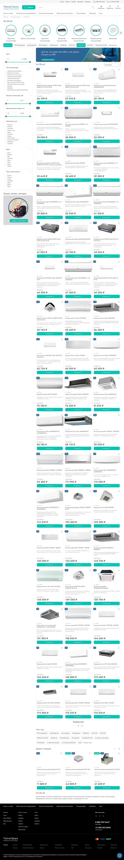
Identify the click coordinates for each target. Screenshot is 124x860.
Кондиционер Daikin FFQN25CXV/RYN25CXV (101, 587)
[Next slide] (121, 33)
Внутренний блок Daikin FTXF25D (75, 163)
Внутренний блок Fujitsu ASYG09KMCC (77, 202)
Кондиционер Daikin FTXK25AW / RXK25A (78, 470)
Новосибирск (101, 845)
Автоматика (92, 13)
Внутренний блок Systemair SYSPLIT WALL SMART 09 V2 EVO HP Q (49, 86)
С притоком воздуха (53, 743)
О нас (62, 2)
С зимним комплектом (101, 738)
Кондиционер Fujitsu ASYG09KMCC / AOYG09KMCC (48, 508)
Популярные (75, 738)
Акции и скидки (8, 13)
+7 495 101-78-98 (114, 2)
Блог (4, 824)
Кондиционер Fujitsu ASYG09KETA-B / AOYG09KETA (105, 471)
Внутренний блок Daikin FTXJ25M (75, 355)
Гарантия (20, 824)
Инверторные (54, 45)
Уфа (72, 848)
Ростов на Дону (59, 848)
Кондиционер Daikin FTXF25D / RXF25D (77, 548)
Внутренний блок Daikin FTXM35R (104, 703)
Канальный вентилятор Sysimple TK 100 (48, 769)
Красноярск (58, 845)
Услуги (68, 2)
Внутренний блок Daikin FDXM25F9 (104, 318)
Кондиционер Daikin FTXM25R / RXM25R (106, 625)
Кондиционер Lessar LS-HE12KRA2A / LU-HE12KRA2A (77, 279)
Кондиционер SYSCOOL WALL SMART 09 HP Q (49, 279)
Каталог (30, 7)
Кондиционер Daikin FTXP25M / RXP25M (77, 625)
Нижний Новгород (28, 848)
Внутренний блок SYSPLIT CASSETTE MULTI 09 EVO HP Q (49, 319)
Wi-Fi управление (19, 45)
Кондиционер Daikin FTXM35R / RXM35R (77, 703)
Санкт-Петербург (27, 845)
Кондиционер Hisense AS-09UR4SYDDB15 (77, 239)
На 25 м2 (7, 45)
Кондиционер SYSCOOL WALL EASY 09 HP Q (106, 279)
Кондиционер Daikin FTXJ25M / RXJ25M (49, 548)
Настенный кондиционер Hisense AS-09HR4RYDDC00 (105, 86)
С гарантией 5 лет (87, 738)
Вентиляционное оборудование (26, 13)
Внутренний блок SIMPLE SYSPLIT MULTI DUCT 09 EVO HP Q (49, 240)
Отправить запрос (48, 60)
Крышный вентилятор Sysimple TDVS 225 (78, 769)
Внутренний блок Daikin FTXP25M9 (75, 318)
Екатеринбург (44, 845)
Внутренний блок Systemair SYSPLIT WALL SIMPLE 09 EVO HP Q (77, 86)
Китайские (63, 45)
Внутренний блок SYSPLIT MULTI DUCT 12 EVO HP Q (106, 240)
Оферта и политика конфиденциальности (14, 856)
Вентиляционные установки (65, 13)
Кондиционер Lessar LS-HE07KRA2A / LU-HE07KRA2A (49, 202)
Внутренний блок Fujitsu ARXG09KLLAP (76, 431)
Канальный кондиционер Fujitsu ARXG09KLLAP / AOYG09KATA (46, 626)
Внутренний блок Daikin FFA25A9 (104, 507)
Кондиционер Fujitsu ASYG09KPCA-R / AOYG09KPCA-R (48, 432)
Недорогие (54, 738)
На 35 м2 (90, 45)
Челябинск (114, 845)
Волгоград (88, 848)
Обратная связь (7, 821)
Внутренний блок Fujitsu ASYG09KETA (105, 355)
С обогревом (41, 743)
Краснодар (74, 845)
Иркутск (42, 848)
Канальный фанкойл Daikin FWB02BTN (77, 394)
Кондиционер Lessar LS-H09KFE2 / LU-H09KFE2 (76, 125)
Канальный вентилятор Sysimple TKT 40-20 (107, 769)
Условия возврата (23, 826)
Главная (5, 17)
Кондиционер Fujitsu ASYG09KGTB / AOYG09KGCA (76, 665)
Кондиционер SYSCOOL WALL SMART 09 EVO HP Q (49, 356)
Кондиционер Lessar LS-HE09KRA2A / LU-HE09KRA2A (106, 202)
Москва (15, 845)
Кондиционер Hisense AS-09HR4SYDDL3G (49, 124)
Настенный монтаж (101, 45)
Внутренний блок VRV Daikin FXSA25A (48, 703)
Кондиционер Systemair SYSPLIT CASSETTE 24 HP (78, 508)
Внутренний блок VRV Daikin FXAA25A (48, 586)
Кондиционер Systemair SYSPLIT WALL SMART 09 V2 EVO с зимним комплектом (49, 164)
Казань (87, 845)
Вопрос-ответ (21, 829)
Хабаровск (114, 848)
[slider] (6, 62)
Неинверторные (64, 738)
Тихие (80, 743)
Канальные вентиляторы (46, 13)
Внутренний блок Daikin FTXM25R (47, 394)
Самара (15, 848)
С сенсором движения (69, 743)
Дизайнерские (31, 45)
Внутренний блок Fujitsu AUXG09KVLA (105, 394)
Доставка (80, 2)
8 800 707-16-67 (100, 2)
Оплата (73, 2)
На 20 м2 (72, 45)
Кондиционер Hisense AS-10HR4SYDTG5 (106, 124)
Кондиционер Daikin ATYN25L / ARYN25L (49, 470)
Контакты (87, 2)
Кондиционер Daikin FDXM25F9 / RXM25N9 (104, 548)
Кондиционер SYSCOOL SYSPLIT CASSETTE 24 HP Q (75, 587)
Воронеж (100, 848)
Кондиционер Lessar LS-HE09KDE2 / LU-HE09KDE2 (106, 164)
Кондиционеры (81, 13)
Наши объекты (7, 818)
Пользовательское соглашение (34, 856)
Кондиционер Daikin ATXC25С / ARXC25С (106, 431)
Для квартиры (43, 45)
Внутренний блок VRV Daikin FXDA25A (105, 664)
